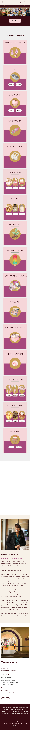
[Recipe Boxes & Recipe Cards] (15, 336)
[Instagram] (3, 697)
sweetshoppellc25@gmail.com (8, 692)
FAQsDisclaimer (5, 721)
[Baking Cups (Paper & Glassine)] (15, 103)
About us (16, 723)
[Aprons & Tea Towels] (15, 52)
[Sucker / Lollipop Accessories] (15, 362)
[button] (3, 2)
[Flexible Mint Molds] (15, 233)
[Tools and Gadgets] (15, 388)
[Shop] (15, 414)
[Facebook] (8, 697)
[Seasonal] (15, 440)
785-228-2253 (4, 690)
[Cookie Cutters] (15, 155)
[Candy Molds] (15, 129)
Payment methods (24, 721)
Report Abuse (23, 723)
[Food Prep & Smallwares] (15, 285)
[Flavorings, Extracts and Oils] (15, 207)
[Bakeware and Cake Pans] (15, 77)
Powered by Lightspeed (15, 725)
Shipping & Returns (8, 723)
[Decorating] (15, 181)
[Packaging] (15, 310)
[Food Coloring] (15, 259)
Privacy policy (14, 721)
